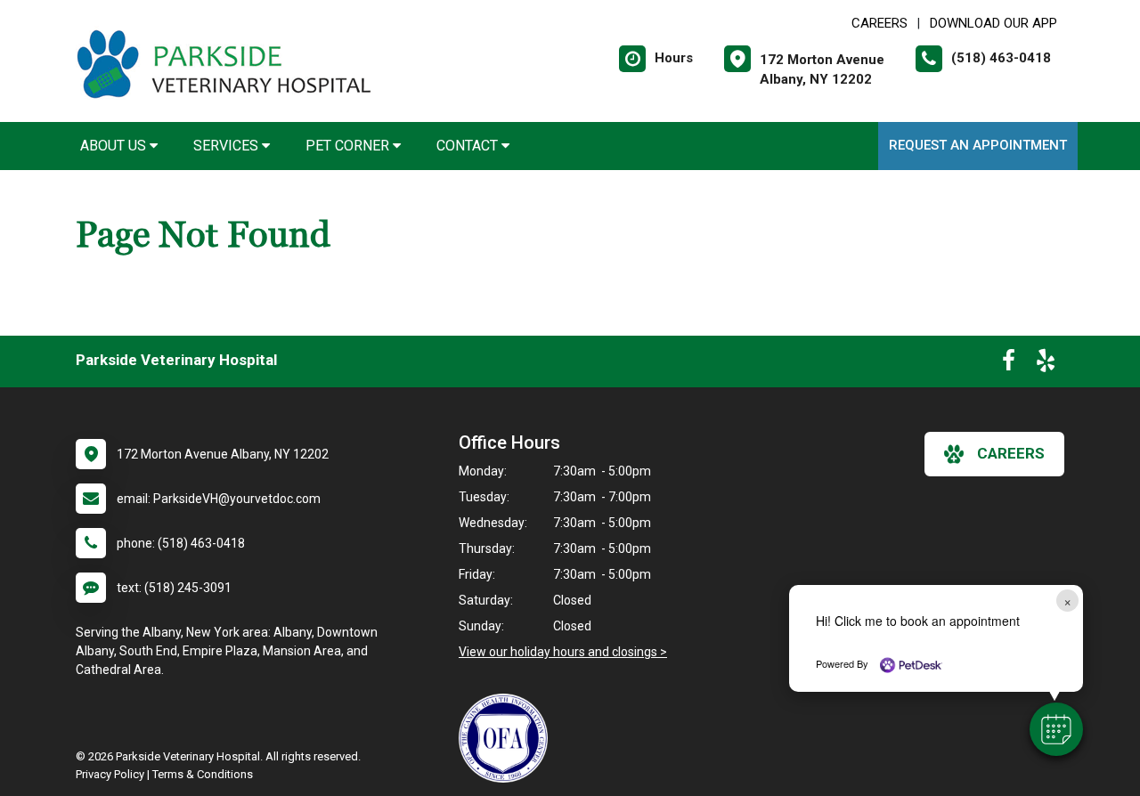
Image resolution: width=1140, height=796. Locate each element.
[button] (1056, 729)
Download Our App (993, 23)
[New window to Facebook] (1008, 364)
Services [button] (227, 145)
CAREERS (879, 23)
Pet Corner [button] (349, 145)
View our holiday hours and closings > (563, 652)
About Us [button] (115, 145)
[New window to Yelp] (1045, 364)
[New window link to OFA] (508, 738)
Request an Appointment (978, 145)
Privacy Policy (110, 774)
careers (1011, 453)
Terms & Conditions (202, 774)
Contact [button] (468, 145)
